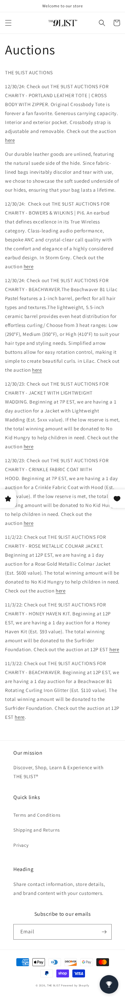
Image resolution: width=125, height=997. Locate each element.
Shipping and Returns (36, 830)
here (10, 140)
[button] (8, 23)
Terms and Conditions (37, 815)
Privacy (20, 845)
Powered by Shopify (75, 985)
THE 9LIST (53, 985)
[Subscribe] (104, 932)
